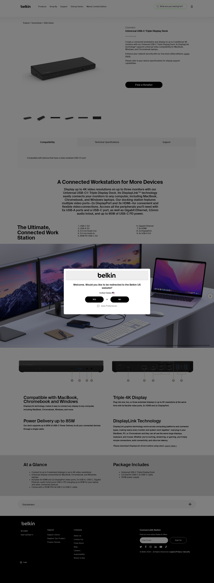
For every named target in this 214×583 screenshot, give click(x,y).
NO (119, 299)
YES (94, 299)
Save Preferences (109, 306)
